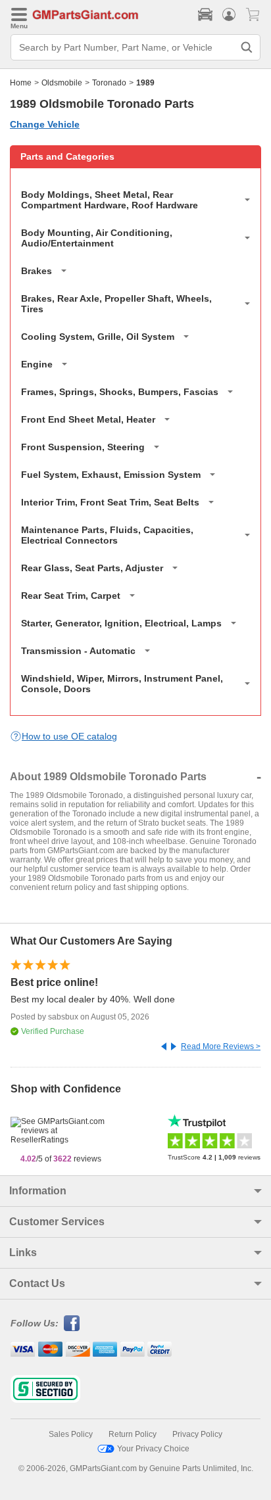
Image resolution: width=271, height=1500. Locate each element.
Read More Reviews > (220, 1046)
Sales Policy (71, 1434)
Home (21, 82)
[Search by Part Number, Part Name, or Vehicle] (247, 47)
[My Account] (229, 14)
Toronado (109, 82)
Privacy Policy (197, 1434)
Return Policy (133, 1434)
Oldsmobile (61, 82)
